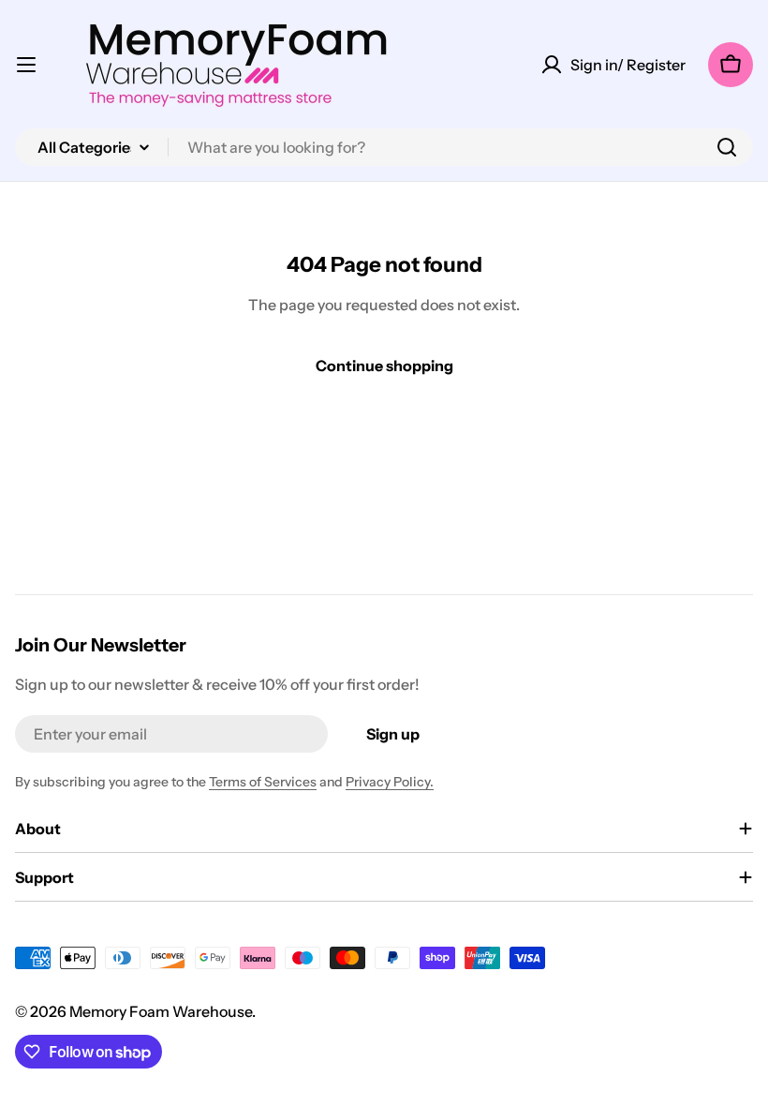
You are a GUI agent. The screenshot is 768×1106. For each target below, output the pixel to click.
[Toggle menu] (26, 64)
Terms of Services (263, 781)
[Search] (727, 147)
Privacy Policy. (390, 781)
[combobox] (384, 147)
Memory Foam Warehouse (160, 1011)
